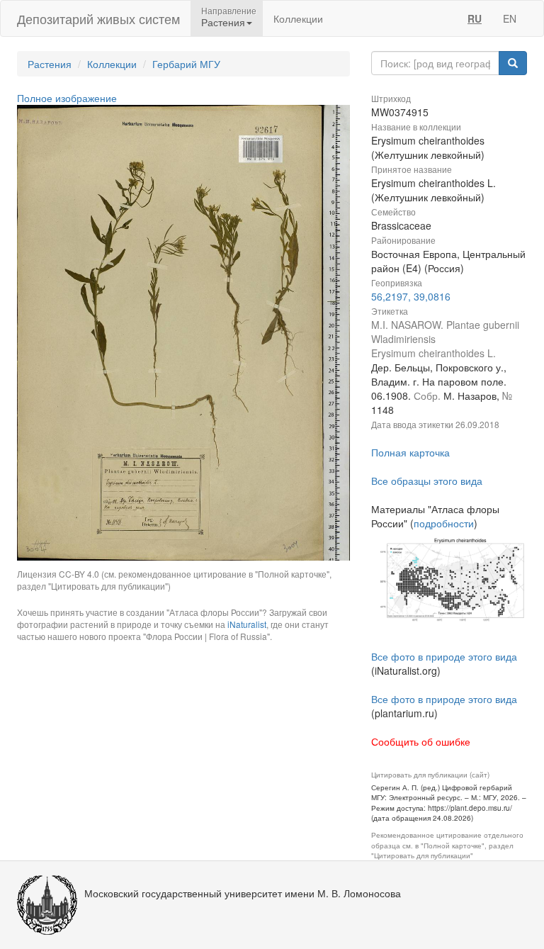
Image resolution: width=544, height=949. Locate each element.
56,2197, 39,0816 (410, 296)
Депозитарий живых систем (98, 18)
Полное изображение (67, 98)
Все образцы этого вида (426, 480)
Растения (50, 64)
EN (509, 18)
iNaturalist (246, 624)
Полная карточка (410, 452)
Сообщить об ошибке (420, 741)
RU (475, 18)
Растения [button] (223, 22)
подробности (444, 523)
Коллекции (298, 18)
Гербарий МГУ (186, 64)
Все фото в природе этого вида (444, 656)
